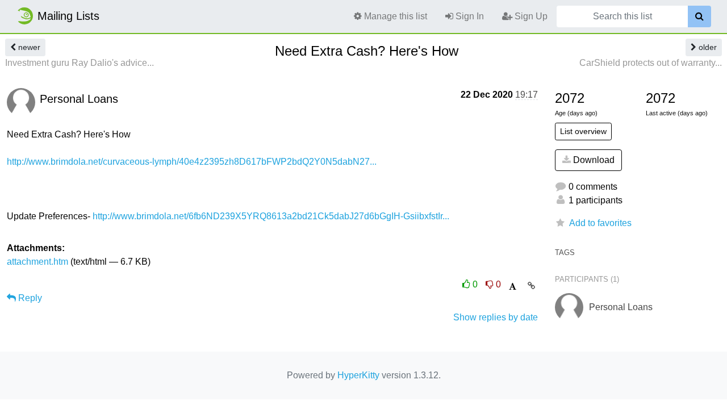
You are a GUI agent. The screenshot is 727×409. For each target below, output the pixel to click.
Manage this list (394, 16)
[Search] (699, 16)
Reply (29, 298)
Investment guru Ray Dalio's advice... (79, 63)
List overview (583, 131)
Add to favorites (600, 223)
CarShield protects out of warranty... (650, 63)
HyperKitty (358, 375)
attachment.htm (37, 261)
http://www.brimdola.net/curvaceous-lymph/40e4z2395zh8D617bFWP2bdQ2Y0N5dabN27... (192, 161)
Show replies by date (495, 317)
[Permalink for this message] (531, 285)
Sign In (468, 16)
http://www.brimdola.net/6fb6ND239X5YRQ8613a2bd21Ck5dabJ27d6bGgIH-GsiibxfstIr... (271, 216)
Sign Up (530, 16)
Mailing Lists (68, 16)
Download (593, 160)
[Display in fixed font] (512, 286)
